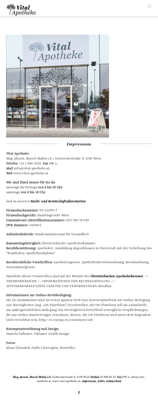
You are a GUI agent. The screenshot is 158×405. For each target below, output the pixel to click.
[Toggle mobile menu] (150, 6)
